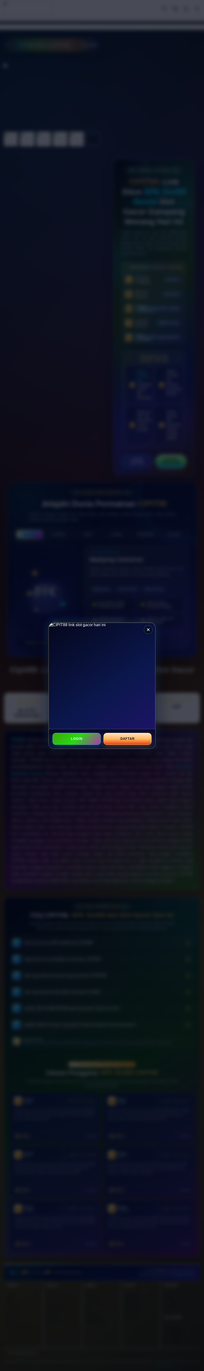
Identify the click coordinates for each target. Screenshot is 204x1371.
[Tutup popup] (148, 629)
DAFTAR (127, 739)
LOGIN (76, 739)
